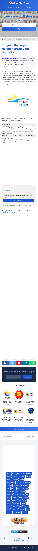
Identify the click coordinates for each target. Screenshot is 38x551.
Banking (9, 476)
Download (19, 200)
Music (24, 500)
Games (23, 491)
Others (23, 503)
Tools (27, 509)
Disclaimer (23, 538)
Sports (8, 509)
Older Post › (30, 436)
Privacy (31, 538)
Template (22, 509)
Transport (9, 512)
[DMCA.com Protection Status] (19, 533)
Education (9, 485)
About (7, 538)
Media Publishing (23, 497)
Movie (19, 500)
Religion (15, 506)
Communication (10, 482)
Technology (15, 509)
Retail (20, 506)
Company (19, 482)
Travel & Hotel (17, 512)
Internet (9, 497)
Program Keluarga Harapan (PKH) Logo (13, 58)
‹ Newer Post (8, 436)
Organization (16, 503)
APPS (13, 473)
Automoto (28, 473)
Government (10, 494)
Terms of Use (19, 541)
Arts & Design (20, 473)
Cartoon (22, 479)
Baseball (15, 476)
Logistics (15, 497)
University (25, 512)
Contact (14, 538)
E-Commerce (26, 482)
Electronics (16, 485)
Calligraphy (15, 479)
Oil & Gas (9, 503)
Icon (27, 494)
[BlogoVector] (19, 4)
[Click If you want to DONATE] (19, 523)
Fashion (13, 488)
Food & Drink (10, 491)
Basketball (21, 476)
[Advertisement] (19, 164)
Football (17, 491)
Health (16, 494)
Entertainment (24, 485)
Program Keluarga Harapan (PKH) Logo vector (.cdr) (16, 48)
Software (26, 506)
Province (9, 506)
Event (8, 488)
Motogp (14, 500)
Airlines (8, 473)
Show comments (19, 429)
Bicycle (28, 476)
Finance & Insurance (22, 488)
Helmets (22, 494)
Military (8, 500)
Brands (8, 479)
